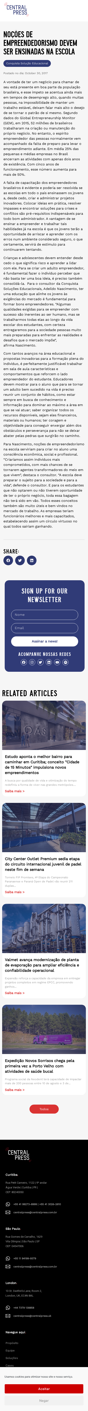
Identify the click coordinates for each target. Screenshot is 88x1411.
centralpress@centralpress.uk (32, 1315)
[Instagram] (32, 662)
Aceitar (44, 1389)
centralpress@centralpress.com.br (35, 1212)
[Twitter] (40, 662)
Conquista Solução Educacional (27, 63)
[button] (8, 560)
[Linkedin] (49, 662)
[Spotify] (65, 662)
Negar (44, 1401)
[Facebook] (24, 662)
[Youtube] (57, 662)
